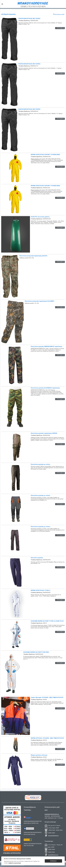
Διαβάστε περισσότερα (14, 863)
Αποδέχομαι (53, 860)
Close (33, 446)
